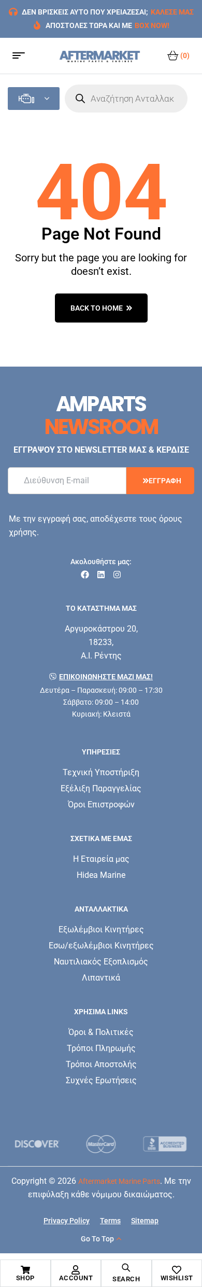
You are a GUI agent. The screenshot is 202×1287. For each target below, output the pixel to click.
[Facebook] (85, 574)
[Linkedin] (101, 574)
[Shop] (25, 1270)
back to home (96, 308)
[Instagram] (117, 574)
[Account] (75, 1270)
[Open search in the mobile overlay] (126, 98)
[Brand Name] (57, 1144)
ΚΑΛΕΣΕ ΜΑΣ (172, 12)
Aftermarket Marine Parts (119, 1181)
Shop (25, 1278)
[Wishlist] (176, 1270)
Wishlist (177, 1278)
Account (76, 1278)
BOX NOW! (152, 25)
